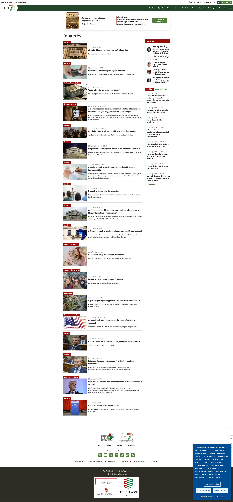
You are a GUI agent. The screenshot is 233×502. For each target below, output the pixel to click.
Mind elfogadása (220, 491)
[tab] (149, 89)
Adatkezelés (124, 462)
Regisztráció (210, 2)
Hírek (109, 445)
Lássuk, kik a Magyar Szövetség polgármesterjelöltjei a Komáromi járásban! (161, 71)
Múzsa (119, 445)
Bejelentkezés (196, 2)
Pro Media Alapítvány (96, 462)
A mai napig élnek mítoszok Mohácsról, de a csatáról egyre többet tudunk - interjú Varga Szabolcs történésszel (161, 49)
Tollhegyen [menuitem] (212, 8)
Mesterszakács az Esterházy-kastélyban (131, 24)
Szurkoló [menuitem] (185, 8)
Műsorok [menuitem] (222, 8)
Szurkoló (131, 445)
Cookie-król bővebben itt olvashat (212, 496)
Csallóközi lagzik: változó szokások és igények (160, 64)
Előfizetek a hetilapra (160, 20)
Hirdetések (154, 462)
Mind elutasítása (203, 491)
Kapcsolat (111, 462)
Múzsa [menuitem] (176, 8)
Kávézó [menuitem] (201, 8)
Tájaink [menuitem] (160, 8)
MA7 (99, 445)
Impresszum (79, 462)
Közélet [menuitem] (151, 8)
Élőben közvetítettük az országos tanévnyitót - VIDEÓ (161, 57)
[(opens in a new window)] (100, 455)
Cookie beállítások (139, 462)
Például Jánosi (122, 17)
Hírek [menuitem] (168, 8)
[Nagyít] (231, 438)
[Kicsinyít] (231, 443)
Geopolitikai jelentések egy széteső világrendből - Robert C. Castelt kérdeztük (161, 80)
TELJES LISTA (152, 184)
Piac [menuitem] (193, 8)
